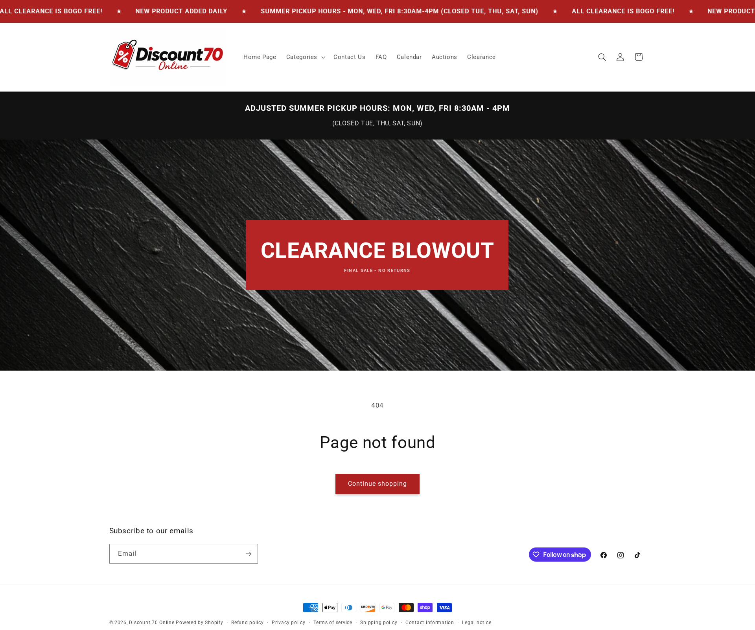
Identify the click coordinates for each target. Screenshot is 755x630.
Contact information (429, 622)
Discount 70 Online (151, 622)
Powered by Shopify (199, 622)
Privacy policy (288, 622)
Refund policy (247, 622)
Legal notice (476, 622)
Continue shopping (377, 483)
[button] (304, 57)
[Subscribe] (248, 553)
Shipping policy (378, 622)
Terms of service (332, 622)
